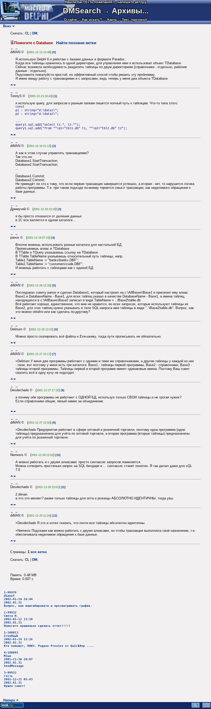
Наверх (8, 700)
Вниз (6, 26)
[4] (53, 237)
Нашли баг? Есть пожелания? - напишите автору (105, 2)
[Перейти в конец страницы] (14, 85)
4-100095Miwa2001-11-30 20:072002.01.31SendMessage (18, 659)
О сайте (70, 20)
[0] (54, 52)
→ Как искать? (90, 20)
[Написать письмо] (206, 706)
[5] (54, 285)
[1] (55, 96)
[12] (54, 515)
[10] (57, 454)
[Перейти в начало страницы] (11, 85)
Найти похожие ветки (76, 43)
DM (34, 33)
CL (27, 33)
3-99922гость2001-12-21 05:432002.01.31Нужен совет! (18, 679)
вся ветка (39, 552)
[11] (63, 487)
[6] (56, 329)
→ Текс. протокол (132, 20)
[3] (59, 209)
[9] (54, 422)
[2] (54, 145)
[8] (62, 390)
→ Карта (110, 20)
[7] (54, 354)
